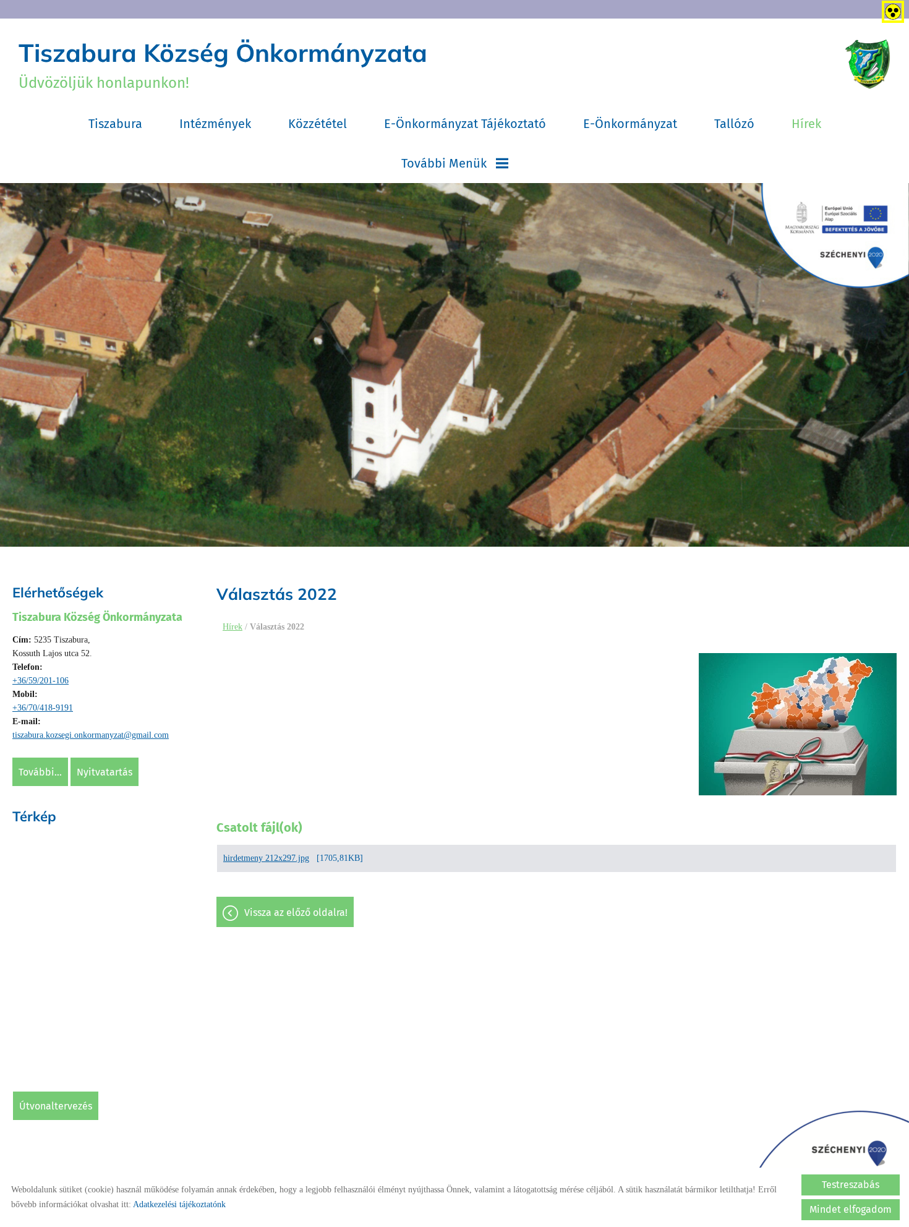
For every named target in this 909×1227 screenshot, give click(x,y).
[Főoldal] (867, 64)
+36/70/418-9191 (42, 707)
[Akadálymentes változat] (890, 9)
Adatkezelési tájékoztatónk (179, 1204)
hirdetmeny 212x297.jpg (266, 858)
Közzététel (317, 123)
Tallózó (734, 123)
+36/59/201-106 (40, 680)
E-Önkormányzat (630, 123)
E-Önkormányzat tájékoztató (465, 123)
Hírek (806, 123)
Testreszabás (850, 1185)
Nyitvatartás (104, 772)
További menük (444, 163)
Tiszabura (115, 123)
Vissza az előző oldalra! (296, 912)
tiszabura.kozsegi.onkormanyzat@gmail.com (90, 735)
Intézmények (215, 123)
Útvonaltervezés (55, 1106)
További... (40, 772)
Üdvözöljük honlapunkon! (223, 64)
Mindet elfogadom (850, 1209)
